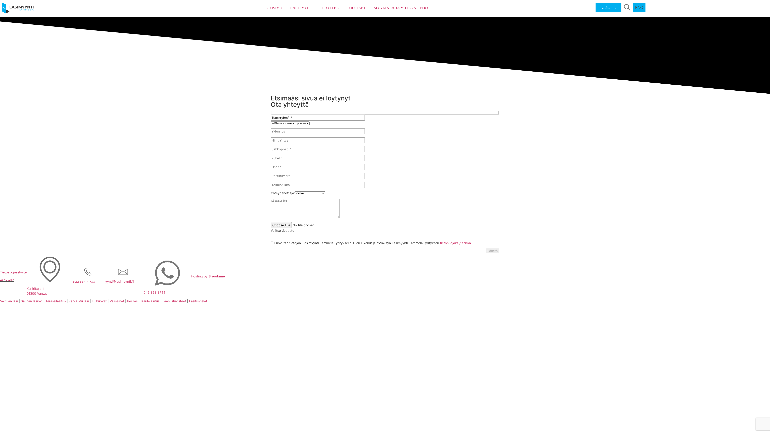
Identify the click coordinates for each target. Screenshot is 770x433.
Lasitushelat (198, 301)
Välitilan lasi (9, 301)
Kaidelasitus (150, 301)
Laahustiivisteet (174, 301)
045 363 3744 (154, 292)
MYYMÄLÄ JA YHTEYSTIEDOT (402, 8)
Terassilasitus (56, 301)
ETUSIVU (273, 8)
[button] (627, 7)
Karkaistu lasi (79, 301)
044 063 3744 (84, 282)
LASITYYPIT (301, 8)
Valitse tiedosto (282, 231)
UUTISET (357, 8)
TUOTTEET (331, 8)
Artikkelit (7, 280)
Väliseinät (117, 301)
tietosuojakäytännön (455, 243)
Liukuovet (99, 301)
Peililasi (132, 301)
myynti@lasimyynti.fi (118, 281)
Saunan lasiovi (32, 301)
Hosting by (208, 276)
